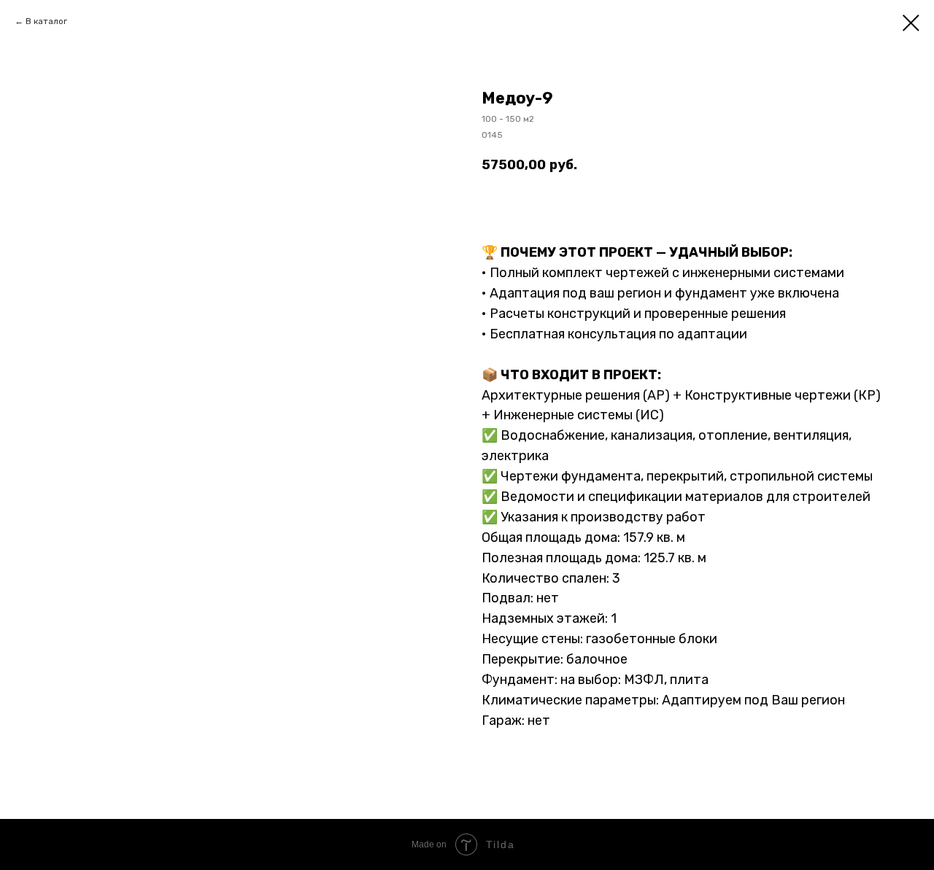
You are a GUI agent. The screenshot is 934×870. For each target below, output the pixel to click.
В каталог (46, 21)
